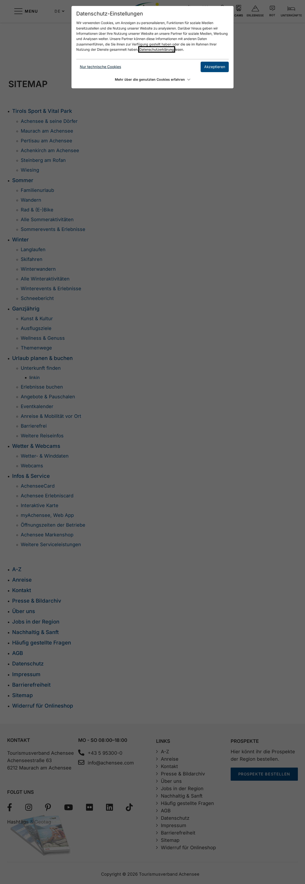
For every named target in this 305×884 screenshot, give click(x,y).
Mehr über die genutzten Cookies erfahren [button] (150, 79)
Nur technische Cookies (100, 67)
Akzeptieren (214, 67)
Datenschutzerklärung (156, 49)
